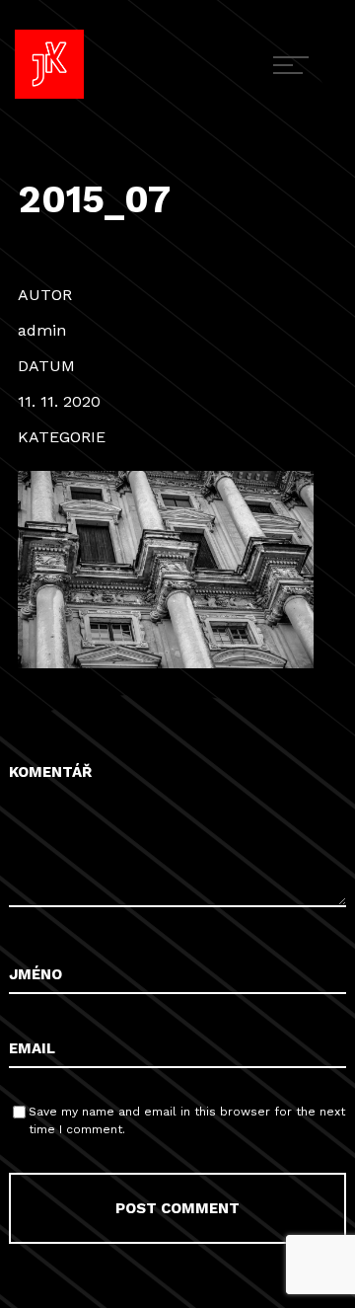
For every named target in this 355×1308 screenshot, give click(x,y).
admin (42, 330)
